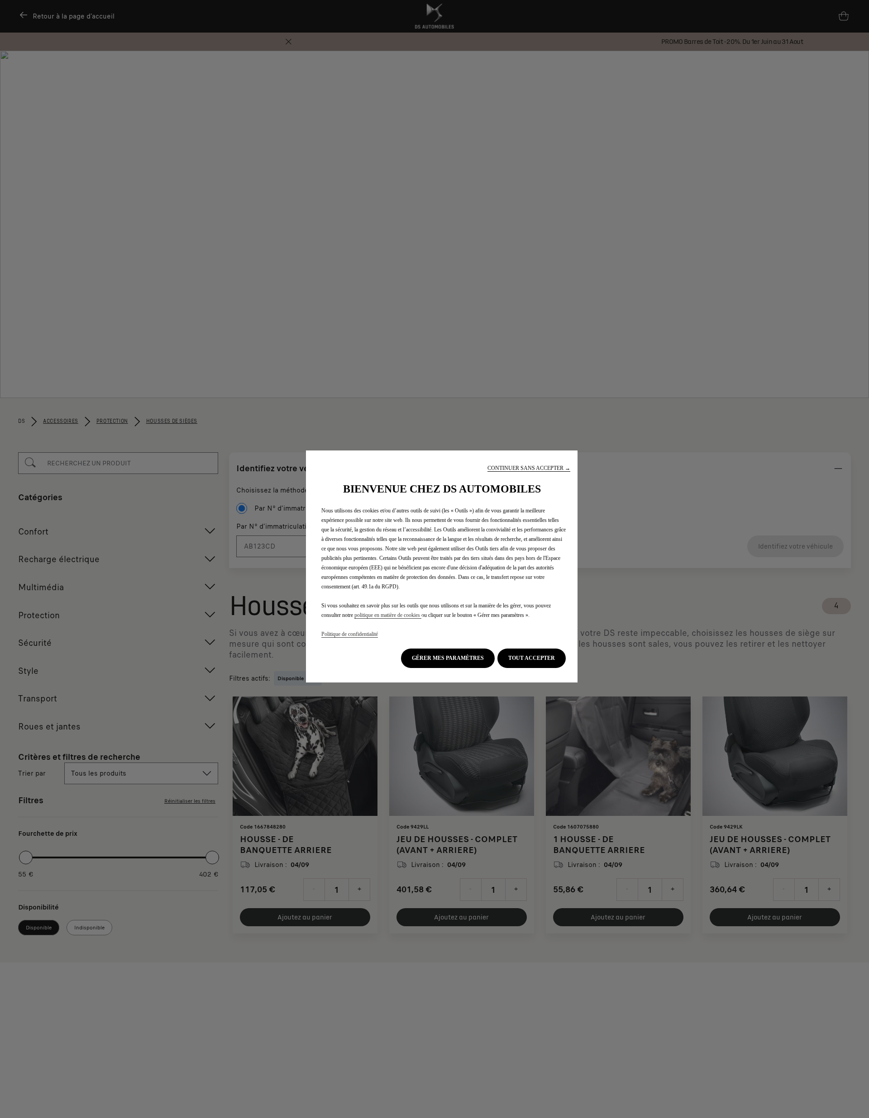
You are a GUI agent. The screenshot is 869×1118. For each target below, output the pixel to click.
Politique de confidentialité (349, 634)
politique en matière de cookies (387, 615)
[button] (528, 468)
